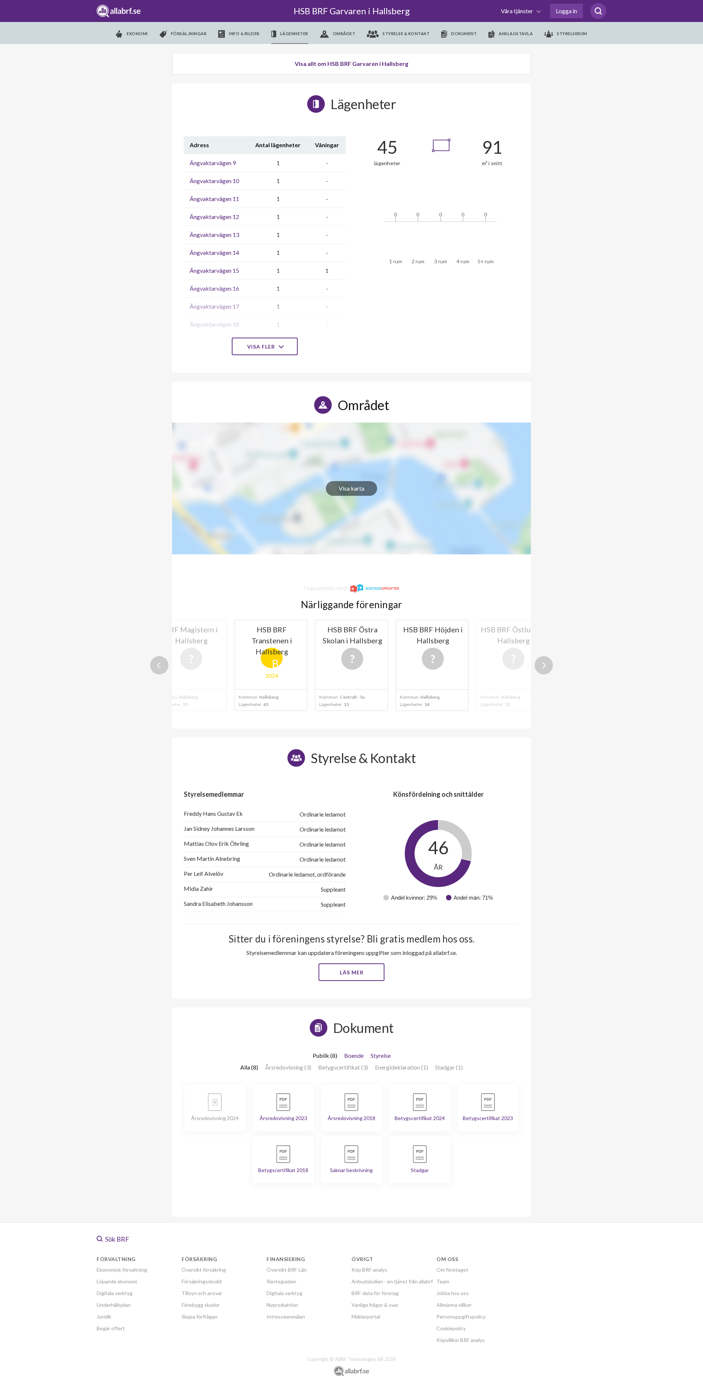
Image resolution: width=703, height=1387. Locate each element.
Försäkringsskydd (202, 1281)
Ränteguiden (281, 1281)
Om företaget (452, 1270)
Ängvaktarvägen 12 (214, 216)
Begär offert (111, 1328)
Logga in (566, 10)
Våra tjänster (517, 10)
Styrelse (381, 1055)
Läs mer (352, 972)
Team (442, 1281)
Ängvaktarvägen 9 (213, 162)
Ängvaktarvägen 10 (214, 180)
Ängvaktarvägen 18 (214, 324)
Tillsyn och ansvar (202, 1293)
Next (544, 665)
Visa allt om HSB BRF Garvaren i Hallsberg (351, 63)
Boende (354, 1055)
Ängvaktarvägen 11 (214, 198)
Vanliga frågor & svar (375, 1305)
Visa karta (351, 488)
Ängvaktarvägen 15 (214, 270)
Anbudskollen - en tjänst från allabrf (392, 1281)
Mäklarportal (366, 1316)
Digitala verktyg (115, 1293)
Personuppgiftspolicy (461, 1316)
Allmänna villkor (454, 1305)
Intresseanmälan (286, 1316)
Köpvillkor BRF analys (460, 1340)
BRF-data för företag (375, 1293)
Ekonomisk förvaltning (122, 1270)
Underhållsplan (114, 1305)
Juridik (104, 1316)
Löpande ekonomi (117, 1281)
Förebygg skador (201, 1305)
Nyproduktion (282, 1305)
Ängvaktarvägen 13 (214, 234)
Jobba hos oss (452, 1293)
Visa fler (261, 346)
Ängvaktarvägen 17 (214, 306)
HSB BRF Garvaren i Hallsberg (352, 10)
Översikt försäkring (204, 1270)
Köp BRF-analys (369, 1270)
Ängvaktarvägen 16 (214, 288)
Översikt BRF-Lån (287, 1270)
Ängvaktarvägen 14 (214, 252)
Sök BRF (116, 1239)
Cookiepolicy (451, 1328)
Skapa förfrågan (199, 1316)
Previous (159, 665)
